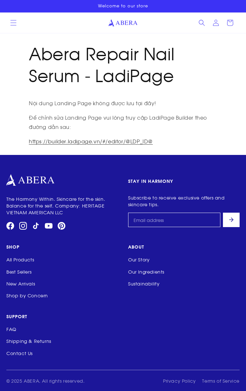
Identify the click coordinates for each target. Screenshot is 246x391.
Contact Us (19, 353)
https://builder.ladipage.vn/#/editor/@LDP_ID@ (91, 141)
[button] (13, 23)
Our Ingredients (146, 271)
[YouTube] (49, 226)
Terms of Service (221, 381)
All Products (20, 259)
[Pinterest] (61, 226)
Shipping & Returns (28, 341)
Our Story (139, 259)
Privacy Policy (179, 381)
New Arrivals (20, 283)
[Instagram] (23, 226)
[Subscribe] (231, 220)
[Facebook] (10, 226)
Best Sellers (18, 271)
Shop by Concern (27, 295)
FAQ (11, 329)
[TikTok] (36, 226)
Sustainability (144, 283)
